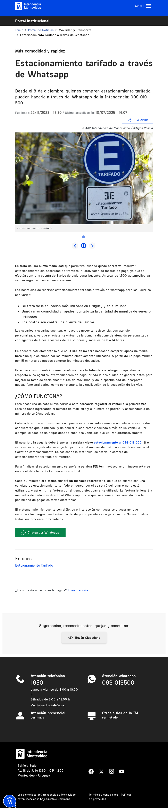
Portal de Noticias (41, 30)
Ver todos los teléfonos (48, 705)
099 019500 (118, 682)
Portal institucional (32, 20)
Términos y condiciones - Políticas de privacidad (110, 797)
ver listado (110, 717)
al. (118, 442)
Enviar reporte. (78, 590)
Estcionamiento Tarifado (34, 565)
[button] (84, 178)
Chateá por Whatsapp (43, 532)
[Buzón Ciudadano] (84, 638)
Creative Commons (58, 799)
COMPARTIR (140, 120)
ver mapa (37, 717)
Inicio (19, 30)
